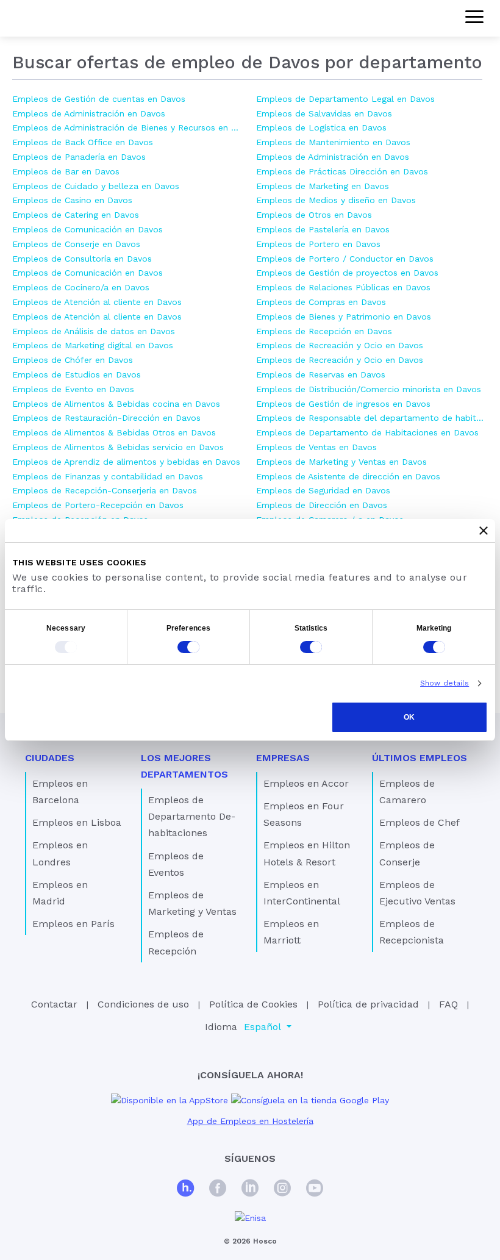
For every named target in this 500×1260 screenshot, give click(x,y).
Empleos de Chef (419, 822)
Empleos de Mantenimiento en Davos (333, 142)
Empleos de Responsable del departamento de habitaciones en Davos (372, 418)
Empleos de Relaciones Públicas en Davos (343, 287)
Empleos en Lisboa (76, 822)
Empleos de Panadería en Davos (79, 157)
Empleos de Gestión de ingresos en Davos (343, 404)
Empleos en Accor (306, 783)
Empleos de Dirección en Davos (321, 505)
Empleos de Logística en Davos (321, 127)
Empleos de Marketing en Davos (322, 186)
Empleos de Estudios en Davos (76, 374)
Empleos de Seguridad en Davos (323, 490)
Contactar (54, 1004)
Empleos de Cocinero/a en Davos (80, 287)
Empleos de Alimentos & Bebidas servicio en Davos (118, 447)
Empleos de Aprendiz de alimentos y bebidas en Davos (126, 462)
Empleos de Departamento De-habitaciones (191, 816)
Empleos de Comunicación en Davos (87, 229)
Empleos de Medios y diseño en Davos (336, 200)
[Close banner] (483, 530)
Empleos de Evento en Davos (73, 389)
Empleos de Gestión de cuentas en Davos (98, 99)
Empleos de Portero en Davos (318, 244)
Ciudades (49, 758)
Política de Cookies (253, 1004)
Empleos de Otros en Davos (314, 215)
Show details (444, 683)
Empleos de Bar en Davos (66, 171)
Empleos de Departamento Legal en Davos (345, 99)
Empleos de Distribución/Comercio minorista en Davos (368, 389)
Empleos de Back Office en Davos (82, 142)
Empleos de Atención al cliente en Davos (97, 302)
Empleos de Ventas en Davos (316, 447)
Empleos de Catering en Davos (75, 215)
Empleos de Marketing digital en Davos (92, 345)
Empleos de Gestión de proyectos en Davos (347, 272)
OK (409, 717)
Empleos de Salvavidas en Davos (324, 113)
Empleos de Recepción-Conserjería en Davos (104, 490)
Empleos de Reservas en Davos (320, 374)
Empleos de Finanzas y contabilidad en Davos (107, 476)
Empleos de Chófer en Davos (72, 360)
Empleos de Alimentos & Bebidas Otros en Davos (114, 432)
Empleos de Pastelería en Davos (323, 229)
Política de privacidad (368, 1004)
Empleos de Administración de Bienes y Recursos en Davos (128, 127)
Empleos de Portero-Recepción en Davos (98, 505)
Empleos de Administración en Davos (88, 113)
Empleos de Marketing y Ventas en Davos (341, 462)
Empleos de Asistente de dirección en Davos (348, 476)
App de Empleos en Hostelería (250, 1121)
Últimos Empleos (419, 758)
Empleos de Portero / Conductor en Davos (345, 258)
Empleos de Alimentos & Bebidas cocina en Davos (116, 404)
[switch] (188, 647)
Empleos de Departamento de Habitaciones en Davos (367, 432)
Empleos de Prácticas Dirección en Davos (342, 171)
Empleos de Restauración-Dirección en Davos (106, 418)
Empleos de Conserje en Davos (76, 244)
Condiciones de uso (143, 1004)
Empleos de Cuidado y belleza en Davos (95, 186)
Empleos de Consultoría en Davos (82, 258)
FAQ (448, 1004)
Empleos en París (73, 923)
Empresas (283, 758)
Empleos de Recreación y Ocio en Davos (339, 345)
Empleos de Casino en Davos (72, 200)
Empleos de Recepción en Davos (324, 331)
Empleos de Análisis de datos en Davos (93, 331)
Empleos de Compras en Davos (321, 302)
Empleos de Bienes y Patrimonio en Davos (343, 316)
